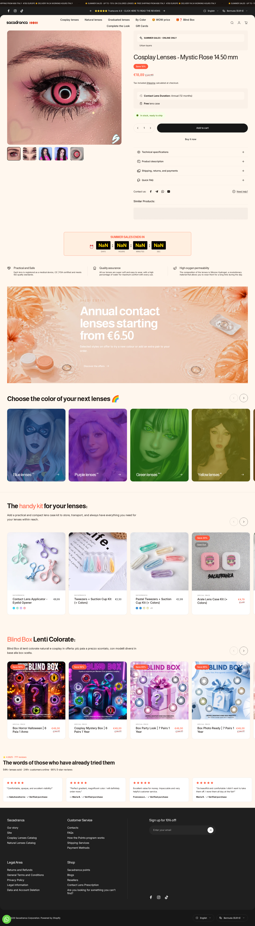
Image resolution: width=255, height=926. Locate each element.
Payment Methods (78, 847)
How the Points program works (86, 837)
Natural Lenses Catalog (21, 842)
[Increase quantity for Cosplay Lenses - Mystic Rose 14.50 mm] (151, 128)
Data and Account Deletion (23, 890)
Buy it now (190, 139)
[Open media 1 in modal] (64, 87)
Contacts (72, 827)
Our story (12, 827)
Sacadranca (18, 595)
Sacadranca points (78, 869)
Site (9, 832)
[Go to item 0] (14, 153)
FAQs (70, 832)
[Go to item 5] (77, 153)
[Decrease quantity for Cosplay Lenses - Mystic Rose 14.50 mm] (137, 128)
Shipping (151, 83)
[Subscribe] (210, 830)
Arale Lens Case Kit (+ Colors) (212, 600)
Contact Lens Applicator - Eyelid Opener (30, 600)
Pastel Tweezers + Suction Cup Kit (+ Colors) (153, 600)
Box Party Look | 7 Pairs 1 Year (153, 729)
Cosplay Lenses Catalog (22, 837)
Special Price (203, 595)
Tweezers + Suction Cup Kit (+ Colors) (92, 600)
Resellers (72, 879)
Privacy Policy (15, 879)
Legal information (17, 884)
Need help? (242, 191)
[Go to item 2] (29, 153)
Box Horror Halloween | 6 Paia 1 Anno (29, 729)
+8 (151, 608)
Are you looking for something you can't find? (91, 891)
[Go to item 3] (45, 153)
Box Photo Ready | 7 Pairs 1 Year (215, 729)
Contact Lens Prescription (83, 884)
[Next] (164, 11)
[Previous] (91, 11)
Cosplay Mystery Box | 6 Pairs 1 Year (90, 729)
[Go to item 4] (61, 153)
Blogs (70, 874)
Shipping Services (78, 842)
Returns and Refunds (19, 869)
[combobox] (211, 11)
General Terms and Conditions (25, 874)
